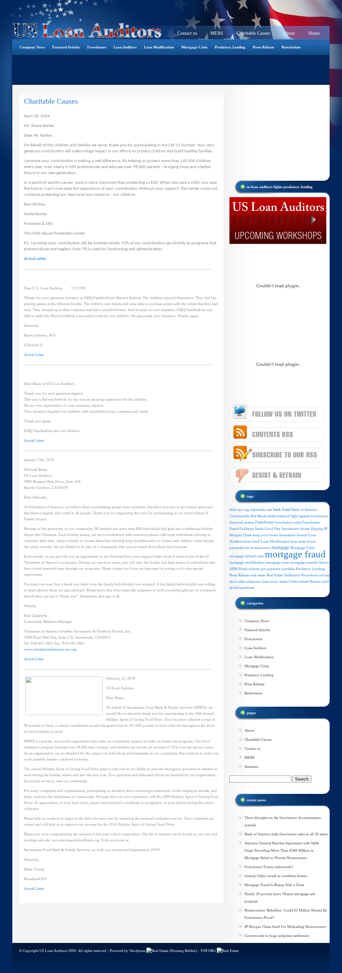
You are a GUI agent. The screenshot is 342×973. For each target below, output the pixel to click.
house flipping (312, 529)
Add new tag (239, 510)
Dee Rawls (258, 516)
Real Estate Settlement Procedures (292, 575)
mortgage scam (277, 562)
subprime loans (258, 581)
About (289, 33)
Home (314, 33)
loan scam (298, 541)
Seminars (251, 766)
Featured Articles (66, 47)
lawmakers (287, 535)
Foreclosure (96, 47)
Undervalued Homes (304, 581)
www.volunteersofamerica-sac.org (50, 649)
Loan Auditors (125, 47)
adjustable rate (261, 510)
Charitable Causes (253, 33)
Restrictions (291, 47)
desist (272, 516)
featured (283, 516)
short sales (237, 581)
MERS (216, 33)
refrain (324, 575)
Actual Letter (35, 259)
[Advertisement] (133, 70)
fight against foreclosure (309, 516)
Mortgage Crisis (194, 47)
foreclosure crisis (288, 522)
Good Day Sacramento (282, 529)
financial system (241, 522)
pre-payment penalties (278, 569)
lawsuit (302, 535)
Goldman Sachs (251, 529)
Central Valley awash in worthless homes (275, 876)
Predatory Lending (230, 47)
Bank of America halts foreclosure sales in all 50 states (286, 834)
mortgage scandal (303, 562)
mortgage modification (247, 562)
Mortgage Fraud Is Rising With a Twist (274, 885)
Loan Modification (159, 47)
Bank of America (304, 510)
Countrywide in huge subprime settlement (276, 936)
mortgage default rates (246, 556)
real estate (258, 575)
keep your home (265, 535)
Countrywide (239, 516)
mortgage (280, 547)
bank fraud (281, 510)
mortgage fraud (295, 554)
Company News (32, 47)
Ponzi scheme (249, 569)
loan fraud (252, 541)
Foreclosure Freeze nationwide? (268, 867)
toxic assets (279, 581)
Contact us (187, 33)
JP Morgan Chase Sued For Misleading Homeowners (285, 927)
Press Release (263, 47)
